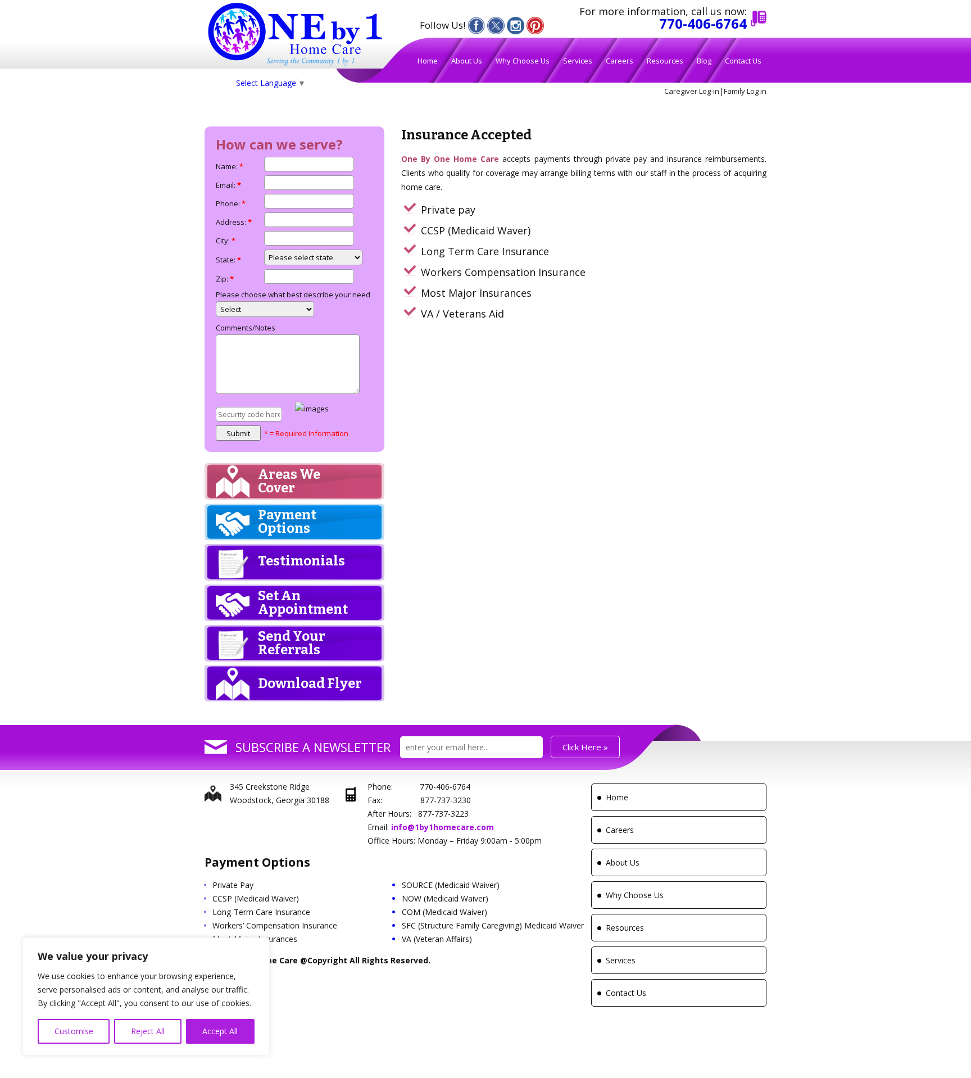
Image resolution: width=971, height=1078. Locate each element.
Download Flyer (310, 683)
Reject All (148, 1031)
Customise (74, 1031)
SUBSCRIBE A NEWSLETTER (313, 747)
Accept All (220, 1031)
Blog (704, 61)
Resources (665, 61)
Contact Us (743, 61)
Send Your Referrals (291, 643)
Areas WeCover (289, 481)
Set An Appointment (303, 602)
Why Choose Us (523, 61)
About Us (466, 61)
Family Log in (745, 91)
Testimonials (301, 561)
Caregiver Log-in (691, 91)
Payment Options (287, 521)
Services (577, 61)
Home (428, 61)
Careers (619, 61)
